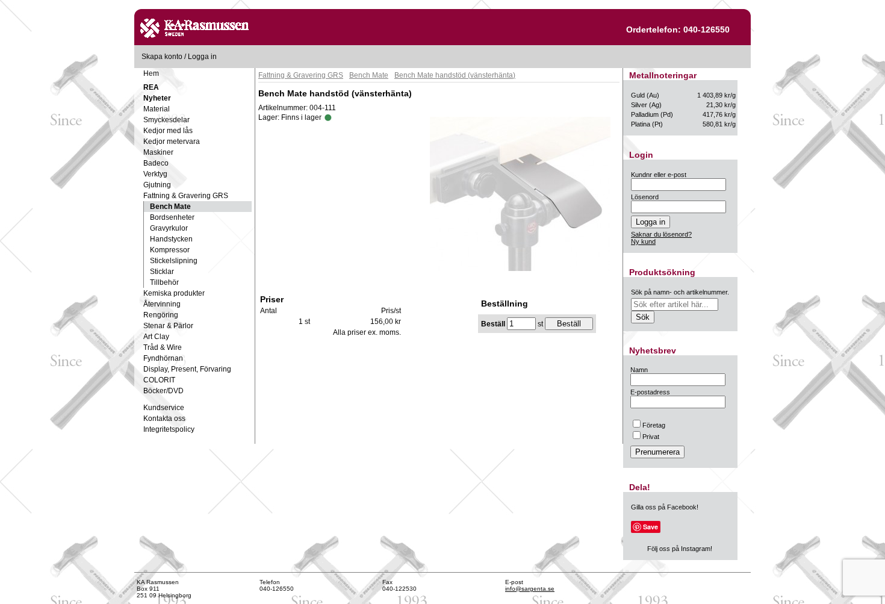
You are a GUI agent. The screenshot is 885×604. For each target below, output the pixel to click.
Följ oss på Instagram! (679, 548)
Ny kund (643, 241)
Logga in (202, 56)
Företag (653, 425)
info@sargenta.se (529, 588)
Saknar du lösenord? (661, 234)
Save (650, 526)
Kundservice (163, 407)
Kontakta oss (164, 418)
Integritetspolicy (168, 429)
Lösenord (645, 197)
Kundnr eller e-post (658, 174)
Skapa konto (161, 56)
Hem (151, 73)
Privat (650, 436)
